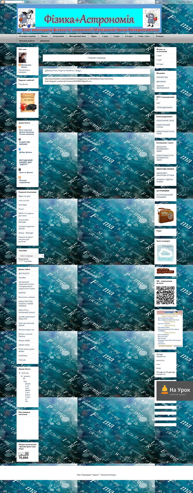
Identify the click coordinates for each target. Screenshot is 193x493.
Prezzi (21, 209)
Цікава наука (24, 345)
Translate (28, 261)
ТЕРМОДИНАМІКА (164, 107)
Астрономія (58, 36)
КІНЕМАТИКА (162, 77)
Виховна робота (27, 41)
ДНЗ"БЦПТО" (24, 273)
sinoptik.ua (161, 374)
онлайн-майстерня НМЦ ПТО (27, 318)
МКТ (158, 103)
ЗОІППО (22, 293)
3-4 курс (129, 36)
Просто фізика (26, 172)
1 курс (105, 36)
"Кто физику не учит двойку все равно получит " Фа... (26, 391)
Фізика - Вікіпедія (26, 233)
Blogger (113, 475)
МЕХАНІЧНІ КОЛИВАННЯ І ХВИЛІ (163, 149)
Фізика (44, 36)
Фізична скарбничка (24, 181)
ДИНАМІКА (161, 82)
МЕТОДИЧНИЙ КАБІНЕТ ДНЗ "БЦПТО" (26, 162)
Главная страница (96, 58)
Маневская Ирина (26, 66)
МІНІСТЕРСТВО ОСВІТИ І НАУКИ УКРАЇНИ (26, 303)
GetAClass (23, 356)
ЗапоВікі (22, 278)
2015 (24, 373)
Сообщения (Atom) (103, 65)
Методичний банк (77, 36)
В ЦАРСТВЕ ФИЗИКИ (24, 143)
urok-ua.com (24, 200)
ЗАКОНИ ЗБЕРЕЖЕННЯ (163, 87)
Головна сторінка (27, 36)
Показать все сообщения (108, 50)
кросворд (23, 205)
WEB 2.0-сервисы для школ (26, 214)
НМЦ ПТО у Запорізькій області (27, 311)
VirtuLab (22, 360)
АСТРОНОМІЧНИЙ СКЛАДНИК (165, 196)
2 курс (116, 36)
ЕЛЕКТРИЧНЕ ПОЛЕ (165, 121)
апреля (27, 376)
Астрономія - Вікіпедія (24, 221)
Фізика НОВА (24, 340)
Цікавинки (45, 41)
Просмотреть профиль (24, 71)
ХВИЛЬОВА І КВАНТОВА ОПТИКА (165, 174)
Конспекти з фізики (27, 297)
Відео (94, 36)
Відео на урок (24, 196)
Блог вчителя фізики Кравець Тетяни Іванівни (26, 132)
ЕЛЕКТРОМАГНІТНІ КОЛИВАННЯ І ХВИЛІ (165, 157)
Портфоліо (23, 84)
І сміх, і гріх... (144, 36)
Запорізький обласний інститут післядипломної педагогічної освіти (27, 285)
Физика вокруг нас (26, 330)
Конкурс (160, 36)
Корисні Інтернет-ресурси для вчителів (26, 239)
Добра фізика (25, 152)
